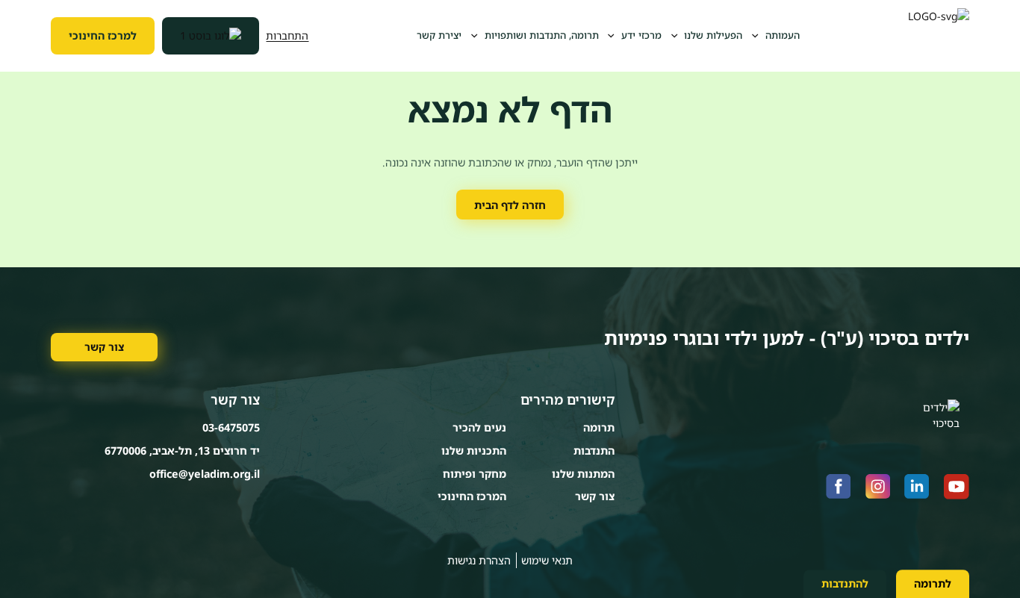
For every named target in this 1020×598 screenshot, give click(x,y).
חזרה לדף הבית (510, 205)
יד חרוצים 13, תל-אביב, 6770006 (182, 450)
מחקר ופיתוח (474, 474)
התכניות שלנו (473, 450)
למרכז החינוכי (103, 35)
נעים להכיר (479, 427)
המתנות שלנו (583, 474)
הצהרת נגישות (479, 560)
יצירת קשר (439, 35)
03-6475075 (231, 427)
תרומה (599, 427)
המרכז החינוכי (472, 496)
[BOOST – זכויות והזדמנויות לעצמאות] (210, 35)
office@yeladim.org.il (204, 474)
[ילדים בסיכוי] (938, 35)
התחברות (287, 35)
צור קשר (104, 347)
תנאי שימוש (547, 560)
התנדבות (594, 450)
